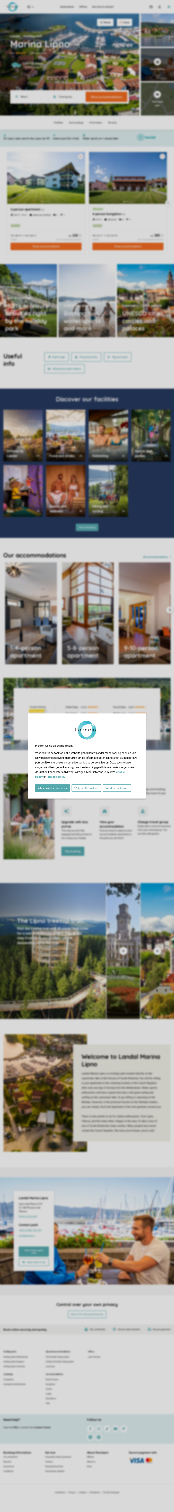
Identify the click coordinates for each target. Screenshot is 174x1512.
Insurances (8, 1466)
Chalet (49, 1389)
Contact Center (42, 1427)
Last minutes (94, 1357)
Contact (49, 1462)
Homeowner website (54, 1471)
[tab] (53, 951)
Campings (8, 1374)
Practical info (89, 357)
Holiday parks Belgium (13, 1361)
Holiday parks (9, 1351)
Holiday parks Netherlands (15, 1357)
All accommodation (155, 557)
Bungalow (50, 1384)
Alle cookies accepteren (52, 788)
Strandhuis (51, 1398)
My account (120, 357)
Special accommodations (58, 1351)
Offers (83, 6)
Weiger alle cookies (86, 788)
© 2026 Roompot (111, 1492)
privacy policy (56, 776)
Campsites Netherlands (14, 1384)
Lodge (48, 1394)
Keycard (7, 1462)
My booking (73, 851)
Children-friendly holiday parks (60, 1361)
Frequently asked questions (58, 1457)
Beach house (52, 1379)
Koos (89, 1466)
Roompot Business (54, 1466)
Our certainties (10, 1457)
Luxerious (50, 1366)
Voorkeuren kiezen (117, 788)
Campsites (8, 1379)
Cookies (82, 1492)
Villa (48, 1403)
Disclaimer (95, 1492)
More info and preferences (87, 1314)
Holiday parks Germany (14, 1366)
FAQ (15, 1427)
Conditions (8, 1471)
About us (91, 1462)
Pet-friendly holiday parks (57, 1357)
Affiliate (90, 1457)
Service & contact (103, 6)
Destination (67, 6)
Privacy (71, 1492)
